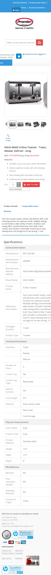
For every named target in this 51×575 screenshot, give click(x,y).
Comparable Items (30, 206)
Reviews (7, 211)
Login (16, 10)
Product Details (11, 206)
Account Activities (37, 7)
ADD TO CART (32, 184)
